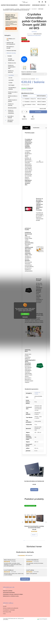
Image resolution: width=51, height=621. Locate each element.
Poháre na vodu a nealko (12, 92)
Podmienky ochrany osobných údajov (13, 594)
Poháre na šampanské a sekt (11, 67)
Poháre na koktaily (10, 104)
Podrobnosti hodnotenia (34, 35)
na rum (10, 77)
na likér (10, 82)
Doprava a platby (7, 590)
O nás (4, 613)
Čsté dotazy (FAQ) (7, 611)
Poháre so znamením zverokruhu (11, 112)
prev (22, 522)
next (46, 522)
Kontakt (4, 606)
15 (44, 540)
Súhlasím (26, 314)
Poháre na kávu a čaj (12, 96)
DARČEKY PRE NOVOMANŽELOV (11, 43)
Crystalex (34, 31)
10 (37, 540)
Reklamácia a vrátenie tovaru (11, 596)
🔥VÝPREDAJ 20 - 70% (11, 39)
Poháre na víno (12, 63)
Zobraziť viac (25, 579)
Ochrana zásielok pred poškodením (10, 608)
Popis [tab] (26, 127)
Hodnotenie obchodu (25, 552)
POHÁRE (10, 56)
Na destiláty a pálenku (12, 88)
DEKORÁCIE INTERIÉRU (10, 120)
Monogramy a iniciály (10, 47)
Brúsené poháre (12, 108)
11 (38, 540)
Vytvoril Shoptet (43, 619)
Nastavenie (25, 317)
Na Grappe (11, 85)
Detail (33, 534)
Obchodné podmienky (9, 592)
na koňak (11, 80)
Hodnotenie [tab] (36, 127)
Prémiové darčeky (11, 50)
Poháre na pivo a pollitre (12, 100)
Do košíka (39, 111)
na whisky (11, 75)
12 (40, 540)
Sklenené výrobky (11, 53)
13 (41, 540)
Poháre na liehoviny (10, 71)
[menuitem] (9, 5)
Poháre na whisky (37, 393)
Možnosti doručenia (26, 89)
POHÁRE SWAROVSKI (11, 59)
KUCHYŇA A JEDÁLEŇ (11, 117)
